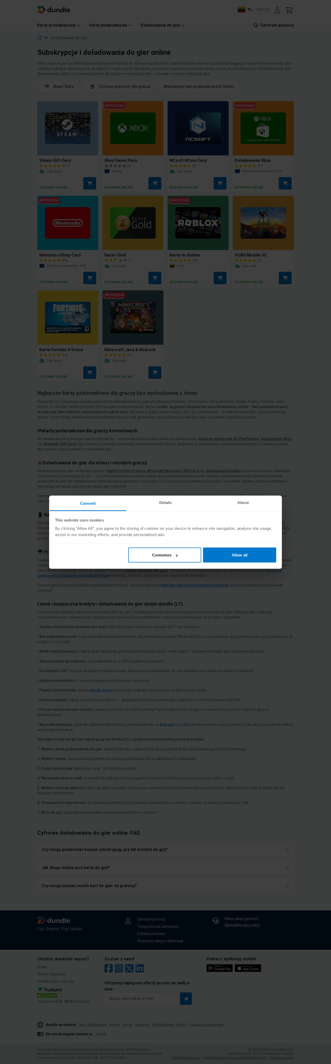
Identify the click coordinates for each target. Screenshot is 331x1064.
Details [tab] (165, 502)
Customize (162, 555)
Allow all (239, 555)
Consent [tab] (88, 503)
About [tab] (243, 502)
